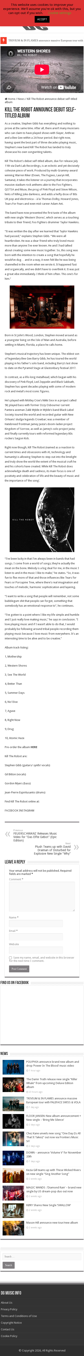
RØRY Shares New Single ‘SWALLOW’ (48, 1205)
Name (14, 917)
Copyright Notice (11, 1322)
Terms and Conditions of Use (19, 1316)
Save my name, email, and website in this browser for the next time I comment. (41, 959)
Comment (16, 879)
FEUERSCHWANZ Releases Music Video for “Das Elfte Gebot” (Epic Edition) (35, 835)
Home (11, 98)
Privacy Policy (9, 1309)
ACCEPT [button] (42, 19)
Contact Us (7, 1329)
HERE (34, 747)
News (21, 98)
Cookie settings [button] (59, 13)
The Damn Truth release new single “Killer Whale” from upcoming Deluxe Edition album (51, 1083)
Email (13, 930)
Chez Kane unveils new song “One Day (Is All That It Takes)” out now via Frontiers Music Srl (53, 1137)
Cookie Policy (9, 1336)
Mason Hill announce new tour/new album (52, 1222)
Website (14, 944)
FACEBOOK (11, 810)
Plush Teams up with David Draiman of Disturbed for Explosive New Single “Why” (52, 848)
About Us (6, 1302)
